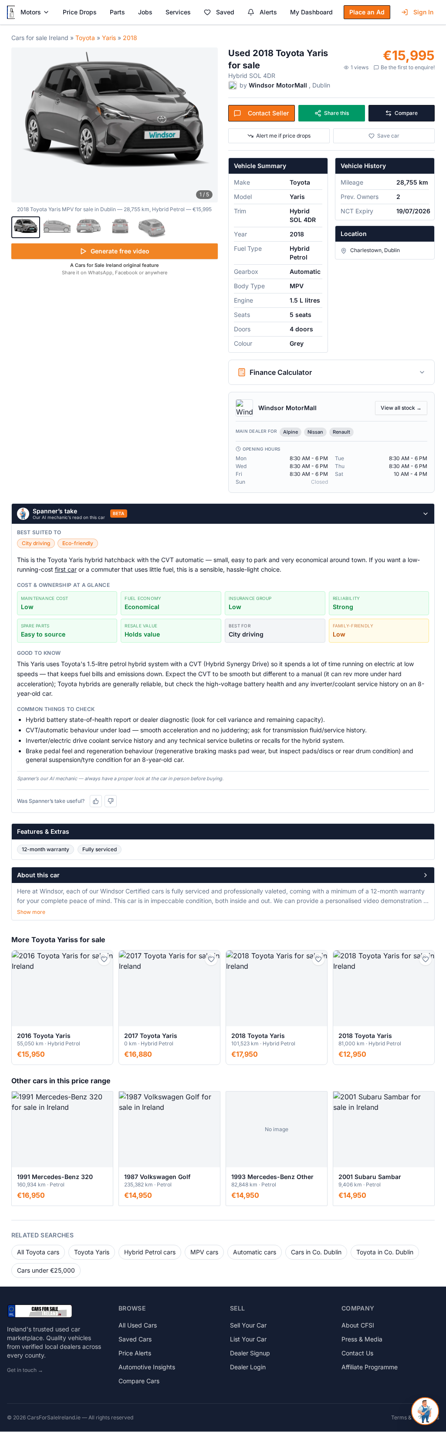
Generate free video (120, 251)
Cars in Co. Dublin (316, 1252)
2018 (130, 37)
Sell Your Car (248, 1325)
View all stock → (401, 407)
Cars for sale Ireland (39, 37)
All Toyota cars (38, 1252)
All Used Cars (137, 1325)
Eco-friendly (77, 543)
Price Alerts (134, 1353)
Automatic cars (254, 1252)
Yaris (109, 37)
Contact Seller (268, 113)
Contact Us (357, 1353)
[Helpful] (96, 801)
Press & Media (361, 1339)
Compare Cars (138, 1381)
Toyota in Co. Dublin (384, 1252)
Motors (30, 12)
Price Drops (80, 12)
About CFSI (357, 1325)
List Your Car (248, 1339)
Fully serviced (99, 849)
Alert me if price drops (283, 135)
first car (66, 569)
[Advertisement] (114, 344)
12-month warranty (45, 849)
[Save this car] (104, 959)
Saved (225, 12)
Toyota (85, 37)
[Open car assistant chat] (425, 1411)
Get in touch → (25, 1370)
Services (178, 12)
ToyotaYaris (91, 1252)
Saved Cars (135, 1339)
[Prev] (22, 125)
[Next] (206, 125)
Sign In (423, 12)
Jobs (145, 12)
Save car (388, 135)
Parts (117, 12)
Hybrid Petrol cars (150, 1252)
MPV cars (204, 1252)
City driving (36, 543)
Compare (406, 113)
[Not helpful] (111, 801)
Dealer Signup (250, 1353)
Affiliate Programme (369, 1367)
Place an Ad (367, 12)
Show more (31, 912)
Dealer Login (248, 1367)
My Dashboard (311, 12)
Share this (336, 113)
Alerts (268, 12)
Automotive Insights (146, 1367)
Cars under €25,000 (46, 1270)
